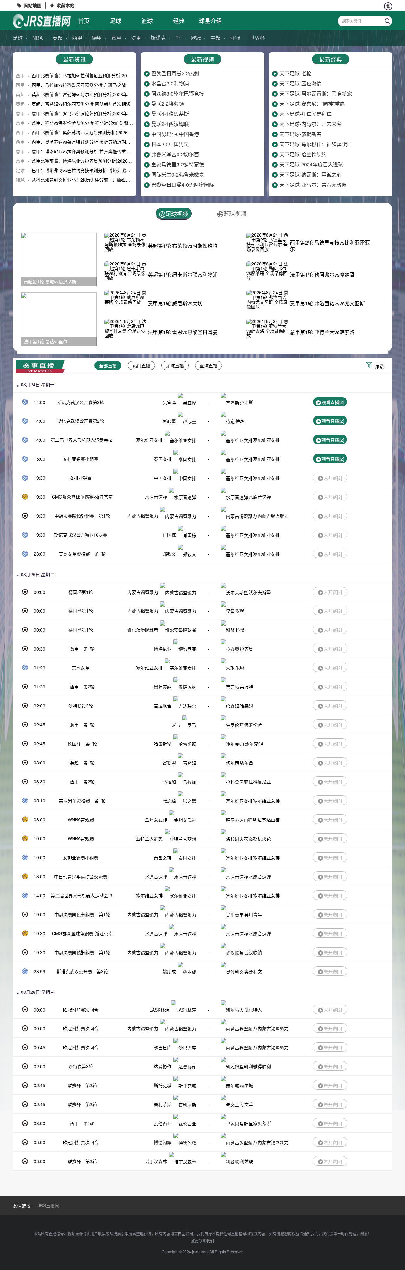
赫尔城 (246, 1085)
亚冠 (235, 37)
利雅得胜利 (260, 1066)
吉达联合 (162, 705)
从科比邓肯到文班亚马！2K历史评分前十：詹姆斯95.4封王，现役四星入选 (105, 180)
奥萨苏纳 (162, 686)
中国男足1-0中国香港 (175, 134)
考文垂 (246, 1104)
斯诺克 (158, 37)
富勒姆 (169, 762)
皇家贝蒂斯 (260, 1123)
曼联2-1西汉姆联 (170, 124)
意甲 (116, 37)
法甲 (136, 37)
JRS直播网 (48, 1205)
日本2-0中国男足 (170, 144)
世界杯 (257, 37)
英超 (58, 37)
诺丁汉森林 (156, 1161)
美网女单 (81, 667)
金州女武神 (156, 819)
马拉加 (169, 781)
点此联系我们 (202, 1240)
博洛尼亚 (162, 648)
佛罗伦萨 (253, 724)
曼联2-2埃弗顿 (167, 103)
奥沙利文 (253, 971)
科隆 (239, 629)
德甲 (97, 37)
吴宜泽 (169, 402)
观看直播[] (332, 402)
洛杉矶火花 (260, 838)
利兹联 (246, 1161)
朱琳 (239, 667)
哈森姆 (246, 705)
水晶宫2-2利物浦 (170, 83)
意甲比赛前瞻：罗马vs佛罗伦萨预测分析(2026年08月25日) (90, 113)
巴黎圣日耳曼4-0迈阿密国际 (182, 184)
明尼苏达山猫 (266, 819)
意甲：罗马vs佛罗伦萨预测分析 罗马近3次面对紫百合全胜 (89, 123)
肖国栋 (169, 535)
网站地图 (32, 5)
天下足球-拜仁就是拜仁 (305, 113)
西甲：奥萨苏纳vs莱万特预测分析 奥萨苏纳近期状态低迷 (88, 142)
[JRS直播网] (42, 21)
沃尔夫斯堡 (260, 592)
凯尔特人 (253, 1009)
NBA (37, 37)
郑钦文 (169, 554)
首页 (84, 20)
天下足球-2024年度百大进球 (311, 164)
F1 (178, 37)
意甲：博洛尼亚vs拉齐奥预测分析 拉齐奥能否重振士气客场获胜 (94, 151)
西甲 (77, 37)
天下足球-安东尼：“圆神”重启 (312, 103)
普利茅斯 (162, 1104)
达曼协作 (162, 1066)
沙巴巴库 (162, 1047)
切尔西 (246, 762)
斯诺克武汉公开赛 (74, 971)
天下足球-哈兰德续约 (303, 154)
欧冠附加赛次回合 (80, 1009)
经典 (178, 20)
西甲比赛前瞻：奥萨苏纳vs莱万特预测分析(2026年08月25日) (92, 132)
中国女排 (162, 478)
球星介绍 (210, 20)
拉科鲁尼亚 (260, 781)
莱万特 (246, 686)
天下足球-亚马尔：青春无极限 (313, 184)
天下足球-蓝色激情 (300, 83)
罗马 (175, 724)
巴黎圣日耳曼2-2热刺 (175, 73)
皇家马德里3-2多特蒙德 (177, 164)
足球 (115, 20)
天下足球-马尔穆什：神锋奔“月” (314, 144)
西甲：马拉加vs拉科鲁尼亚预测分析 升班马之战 (79, 85)
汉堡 (239, 610)
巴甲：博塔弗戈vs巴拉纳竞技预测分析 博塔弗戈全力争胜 (88, 170)
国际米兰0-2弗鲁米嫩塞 (177, 174)
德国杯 (74, 743)
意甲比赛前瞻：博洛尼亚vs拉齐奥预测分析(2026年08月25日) (92, 161)
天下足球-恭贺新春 (300, 134)
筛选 (379, 366)
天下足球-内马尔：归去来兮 (310, 124)
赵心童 (169, 421)
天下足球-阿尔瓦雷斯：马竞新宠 (315, 93)
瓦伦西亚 (162, 1123)
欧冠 (196, 37)
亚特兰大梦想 (149, 838)
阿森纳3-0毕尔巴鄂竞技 (177, 93)
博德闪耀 (162, 1142)
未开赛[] (333, 478)
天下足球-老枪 (295, 73)
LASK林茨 (159, 1009)
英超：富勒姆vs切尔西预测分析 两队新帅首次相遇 (81, 104)
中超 (215, 37)
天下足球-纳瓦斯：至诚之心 (310, 174)
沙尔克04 (254, 743)
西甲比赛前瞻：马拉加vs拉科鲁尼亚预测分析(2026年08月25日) (94, 75)
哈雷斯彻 (162, 743)
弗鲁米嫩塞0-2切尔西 (175, 154)
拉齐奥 (246, 648)
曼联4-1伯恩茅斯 (170, 113)
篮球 (147, 20)
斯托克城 (162, 1085)
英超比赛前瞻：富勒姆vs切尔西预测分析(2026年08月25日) (90, 94)
